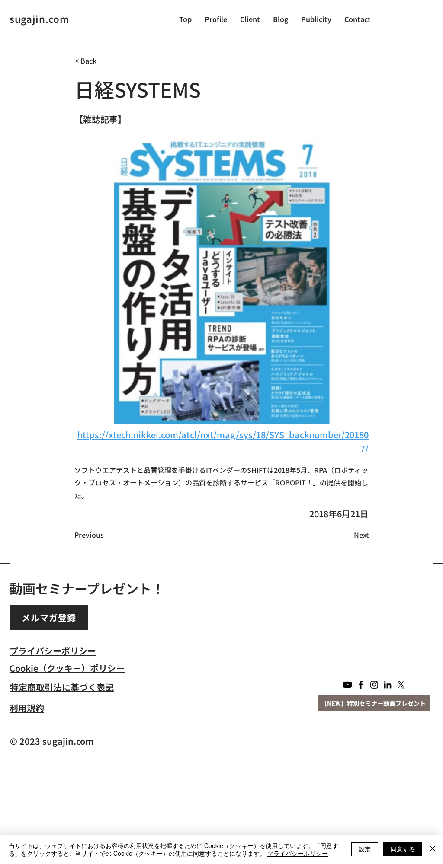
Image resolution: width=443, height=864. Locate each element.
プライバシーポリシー (297, 853)
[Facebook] (361, 684)
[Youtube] (347, 684)
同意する (403, 849)
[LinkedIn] (387, 684)
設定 (365, 849)
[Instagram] (374, 684)
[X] (401, 684)
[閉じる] (432, 849)
